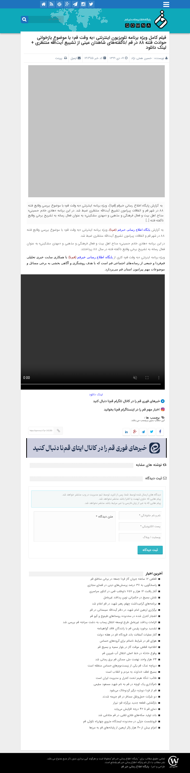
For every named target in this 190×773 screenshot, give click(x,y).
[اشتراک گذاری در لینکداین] (126, 432)
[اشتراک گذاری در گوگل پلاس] (135, 432)
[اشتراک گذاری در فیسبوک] (160, 432)
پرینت (59, 58)
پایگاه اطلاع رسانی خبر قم (135, 767)
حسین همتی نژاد (141, 58)
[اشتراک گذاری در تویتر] (151, 432)
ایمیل (74, 58)
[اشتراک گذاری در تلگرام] (143, 432)
